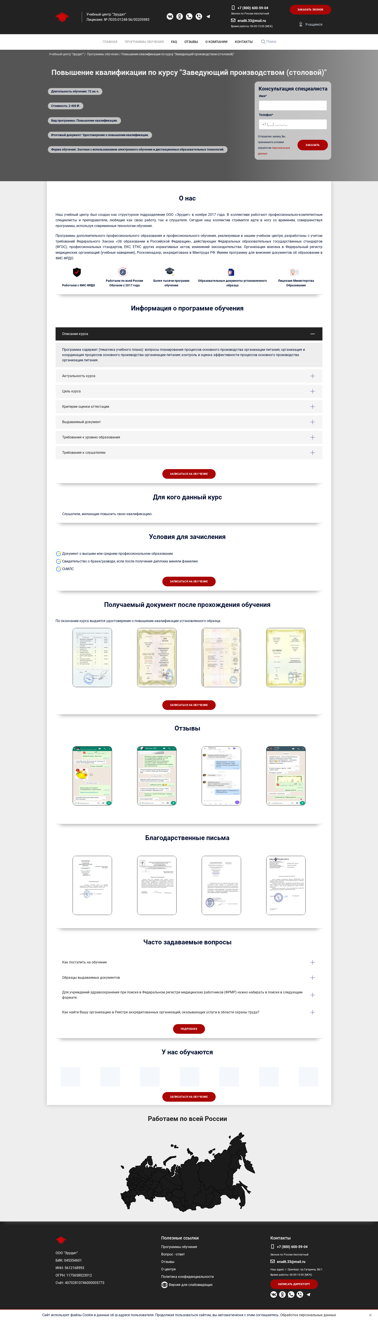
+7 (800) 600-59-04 (253, 8)
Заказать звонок (311, 9)
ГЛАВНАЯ (110, 42)
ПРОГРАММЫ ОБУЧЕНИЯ (144, 42)
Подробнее (189, 1028)
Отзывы (167, 1262)
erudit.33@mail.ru (252, 21)
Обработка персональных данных (308, 1315)
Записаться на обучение (189, 473)
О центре (168, 1269)
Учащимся (313, 24)
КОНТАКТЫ (244, 42)
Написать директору (294, 1284)
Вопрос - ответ (173, 1254)
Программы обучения (179, 1247)
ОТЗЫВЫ (191, 42)
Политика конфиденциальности (187, 1277)
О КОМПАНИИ (216, 42)
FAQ (174, 42)
